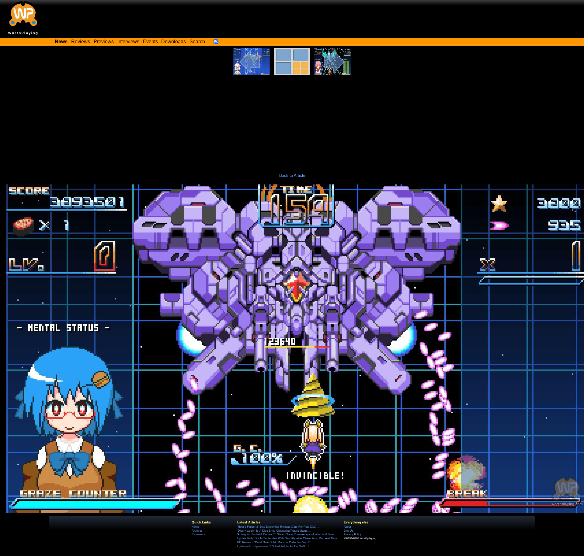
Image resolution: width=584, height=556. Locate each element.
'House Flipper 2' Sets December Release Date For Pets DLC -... (279, 526)
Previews (104, 41)
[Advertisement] (291, 120)
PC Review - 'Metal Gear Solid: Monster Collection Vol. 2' (273, 542)
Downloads (173, 41)
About (347, 526)
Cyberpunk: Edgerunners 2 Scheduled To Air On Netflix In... (275, 546)
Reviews (80, 41)
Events (150, 41)
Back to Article (292, 175)
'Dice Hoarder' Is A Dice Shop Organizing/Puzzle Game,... (274, 530)
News (195, 526)
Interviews (128, 41)
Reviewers (198, 534)
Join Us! (349, 530)
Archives (197, 530)
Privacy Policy (353, 534)
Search (197, 41)
